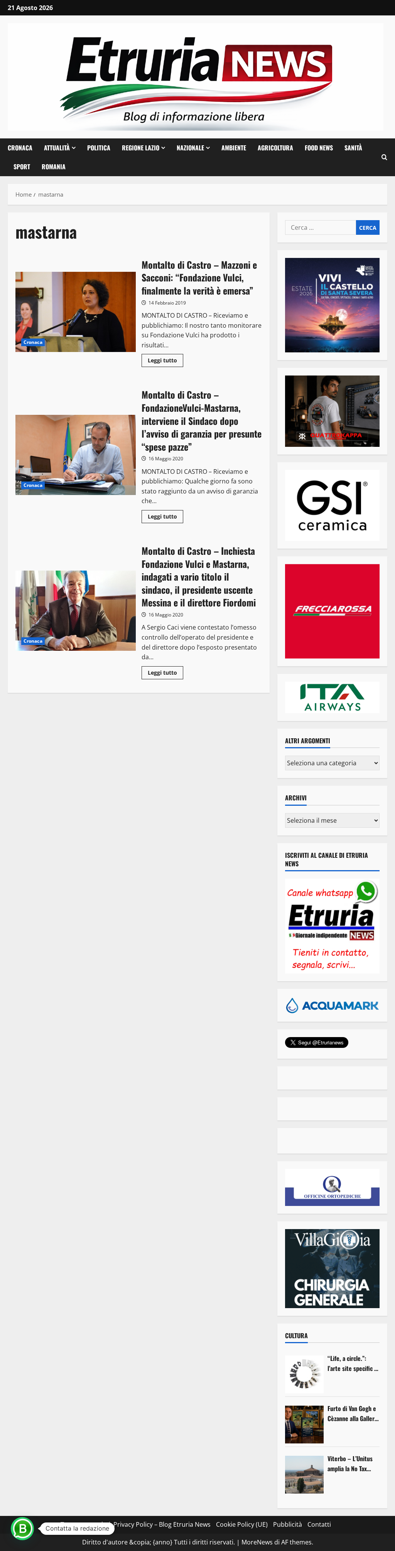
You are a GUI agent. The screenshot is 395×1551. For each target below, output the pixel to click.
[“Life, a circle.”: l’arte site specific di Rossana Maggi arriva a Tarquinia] (304, 1374)
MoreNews (257, 1542)
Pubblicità (287, 1524)
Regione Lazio (140, 147)
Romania (54, 166)
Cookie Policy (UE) (242, 1524)
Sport (22, 166)
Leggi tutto (165, 361)
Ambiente (233, 147)
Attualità (57, 147)
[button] (384, 157)
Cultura (296, 1335)
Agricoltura (275, 147)
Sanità (353, 147)
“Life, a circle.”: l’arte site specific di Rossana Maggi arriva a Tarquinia (353, 1363)
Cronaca (20, 147)
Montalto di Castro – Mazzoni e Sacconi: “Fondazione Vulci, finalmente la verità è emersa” (75, 312)
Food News (319, 147)
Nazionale (190, 147)
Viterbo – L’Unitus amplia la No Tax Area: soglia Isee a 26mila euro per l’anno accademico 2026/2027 (350, 1464)
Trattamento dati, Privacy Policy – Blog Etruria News (136, 1524)
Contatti (319, 1524)
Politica (98, 147)
